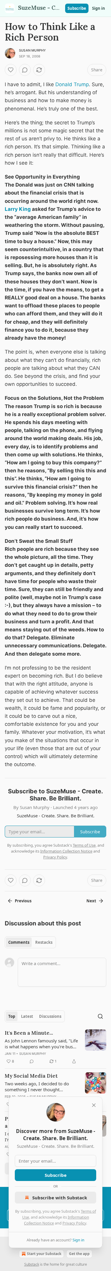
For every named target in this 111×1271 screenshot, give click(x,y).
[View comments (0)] (25, 70)
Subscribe (76, 8)
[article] (55, 1047)
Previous (23, 900)
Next (91, 900)
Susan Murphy (32, 50)
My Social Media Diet (31, 1076)
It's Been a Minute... (29, 1033)
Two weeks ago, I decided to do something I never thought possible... (37, 1086)
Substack (31, 1264)
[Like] (11, 70)
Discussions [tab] (50, 1016)
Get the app (79, 1253)
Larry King (18, 209)
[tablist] (30, 942)
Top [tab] (11, 1016)
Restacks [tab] (43, 942)
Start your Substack (44, 1253)
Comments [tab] (18, 942)
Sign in (98, 8)
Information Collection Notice (66, 851)
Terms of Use (84, 845)
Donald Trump (72, 84)
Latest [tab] (27, 1016)
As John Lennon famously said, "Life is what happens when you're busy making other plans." (41, 1043)
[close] (94, 1105)
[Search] (100, 1016)
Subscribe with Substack (59, 1198)
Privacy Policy (74, 1223)
